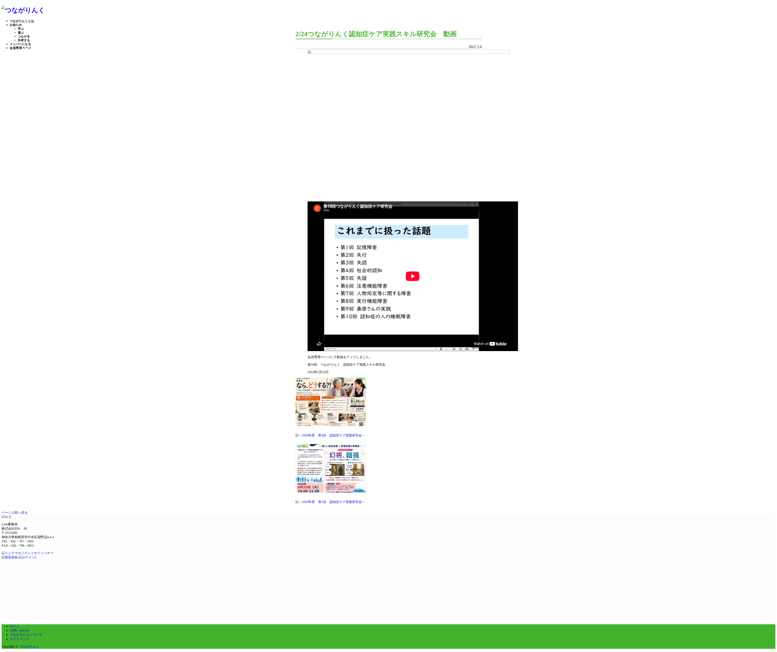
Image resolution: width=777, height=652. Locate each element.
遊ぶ (21, 32)
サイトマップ (19, 639)
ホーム (14, 626)
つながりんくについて (26, 634)
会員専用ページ (20, 48)
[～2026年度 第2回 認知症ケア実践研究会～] (330, 491)
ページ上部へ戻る (15, 512)
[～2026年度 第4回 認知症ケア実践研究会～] (330, 425)
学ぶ (21, 28)
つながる (24, 36)
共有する (24, 40)
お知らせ (16, 24)
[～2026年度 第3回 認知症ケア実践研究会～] (330, 435)
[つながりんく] (23, 10)
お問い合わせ (19, 630)
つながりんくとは (22, 21)
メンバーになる (20, 44)
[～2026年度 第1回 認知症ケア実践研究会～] (330, 502)
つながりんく (29, 646)
